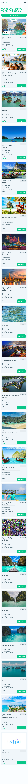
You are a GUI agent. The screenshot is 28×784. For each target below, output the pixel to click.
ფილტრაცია (14, 15)
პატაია (12, 222)
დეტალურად (21, 49)
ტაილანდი (7, 42)
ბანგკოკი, (7, 222)
